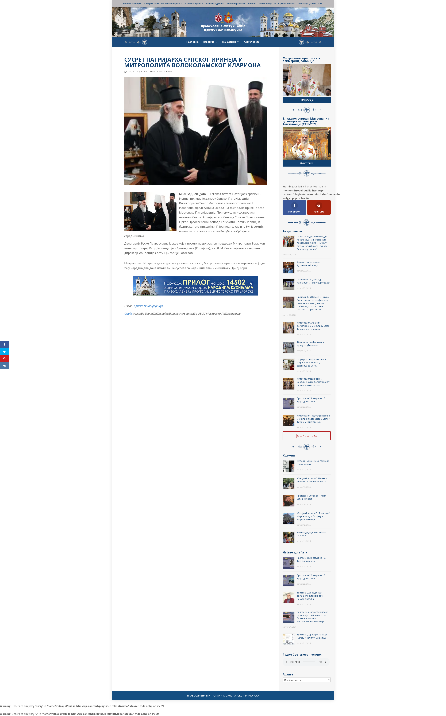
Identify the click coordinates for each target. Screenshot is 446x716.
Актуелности (252, 42)
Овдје (128, 313)
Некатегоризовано (160, 71)
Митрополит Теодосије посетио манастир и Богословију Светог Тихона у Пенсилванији (313, 418)
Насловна (192, 42)
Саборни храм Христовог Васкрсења (163, 4)
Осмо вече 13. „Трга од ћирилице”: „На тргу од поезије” (313, 281)
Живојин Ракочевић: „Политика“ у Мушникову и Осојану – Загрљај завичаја (313, 516)
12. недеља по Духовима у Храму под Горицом (310, 344)
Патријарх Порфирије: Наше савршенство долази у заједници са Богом (311, 362)
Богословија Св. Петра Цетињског (277, 4)
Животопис (306, 163)
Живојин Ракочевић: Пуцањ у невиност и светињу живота (312, 480)
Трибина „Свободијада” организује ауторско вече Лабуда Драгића (310, 595)
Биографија (307, 99)
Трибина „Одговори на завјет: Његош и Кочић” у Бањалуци (312, 636)
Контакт (252, 4)
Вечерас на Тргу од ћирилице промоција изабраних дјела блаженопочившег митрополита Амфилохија (312, 617)
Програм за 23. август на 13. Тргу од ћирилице (311, 400)
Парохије (208, 42)
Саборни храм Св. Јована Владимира (204, 4)
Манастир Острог (236, 4)
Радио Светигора (132, 4)
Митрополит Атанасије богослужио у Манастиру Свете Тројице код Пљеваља (313, 326)
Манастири (229, 42)
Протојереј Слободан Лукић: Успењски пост (311, 497)
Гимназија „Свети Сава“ (310, 4)
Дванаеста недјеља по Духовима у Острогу (308, 264)
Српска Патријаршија (148, 306)
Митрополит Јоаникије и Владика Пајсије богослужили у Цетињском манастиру (313, 382)
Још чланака (306, 435)
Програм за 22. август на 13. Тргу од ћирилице (311, 577)
